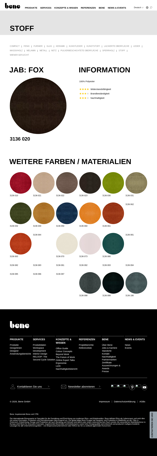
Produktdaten (39, 345)
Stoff (122, 51)
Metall (43, 51)
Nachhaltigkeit (109, 357)
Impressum (104, 401)
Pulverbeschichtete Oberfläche (79, 51)
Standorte (106, 351)
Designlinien (16, 348)
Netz (54, 51)
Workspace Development (39, 349)
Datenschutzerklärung (124, 401)
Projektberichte (86, 345)
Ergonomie (61, 363)
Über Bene (107, 345)
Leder (136, 46)
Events (128, 348)
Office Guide (62, 348)
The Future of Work (65, 357)
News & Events (135, 339)
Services (39, 339)
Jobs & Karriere (109, 348)
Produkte (16, 339)
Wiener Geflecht (19, 55)
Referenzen (87, 339)
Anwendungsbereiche (20, 354)
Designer (14, 351)
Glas (49, 46)
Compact (15, 46)
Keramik (60, 46)
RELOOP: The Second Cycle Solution (44, 358)
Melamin (31, 51)
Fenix (27, 46)
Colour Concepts (64, 351)
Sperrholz (108, 51)
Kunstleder (76, 46)
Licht (58, 366)
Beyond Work (62, 354)
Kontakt (105, 354)
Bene (105, 339)
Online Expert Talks (65, 360)
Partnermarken (109, 359)
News (127, 345)
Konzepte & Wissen (63, 341)
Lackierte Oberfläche (116, 46)
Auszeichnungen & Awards (111, 367)
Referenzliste (85, 348)
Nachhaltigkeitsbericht (66, 369)
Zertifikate (107, 362)
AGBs (142, 401)
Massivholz (16, 51)
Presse (105, 371)
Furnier (38, 46)
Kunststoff (93, 46)
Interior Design (40, 354)
